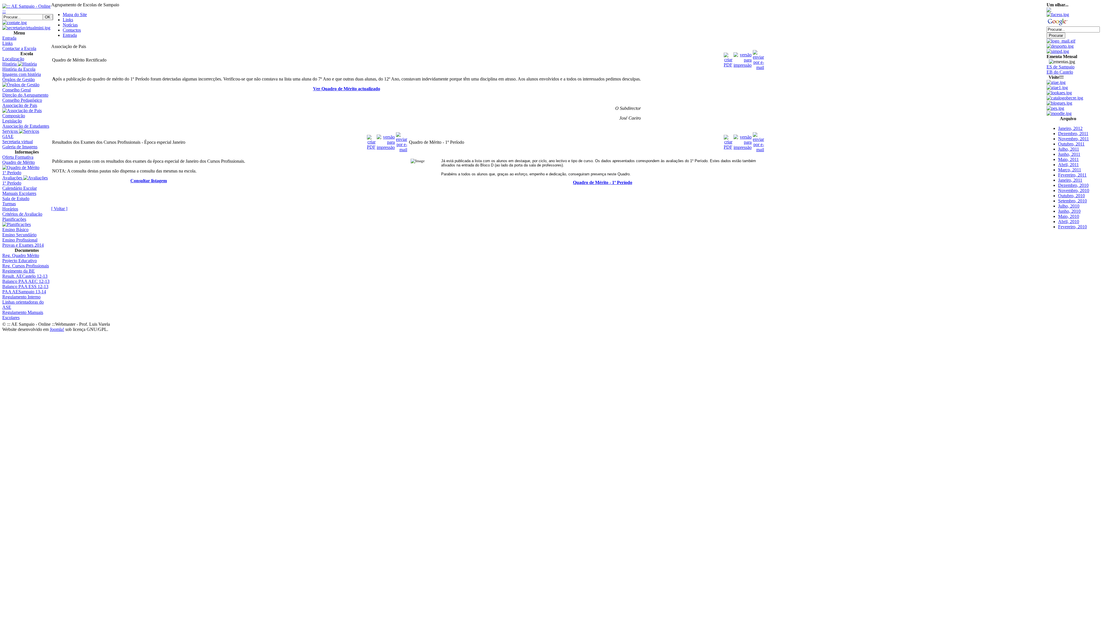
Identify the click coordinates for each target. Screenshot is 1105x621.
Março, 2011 (1069, 169)
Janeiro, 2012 (1070, 128)
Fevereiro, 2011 (1072, 174)
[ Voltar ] (59, 208)
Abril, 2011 (1068, 164)
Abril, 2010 (1068, 221)
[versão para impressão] (743, 58)
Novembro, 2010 (1073, 190)
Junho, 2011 (1069, 154)
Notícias (70, 24)
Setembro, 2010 (1072, 200)
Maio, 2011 (1068, 159)
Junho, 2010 (1069, 211)
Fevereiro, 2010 (1072, 226)
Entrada (70, 35)
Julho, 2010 (1068, 206)
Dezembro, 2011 (1073, 133)
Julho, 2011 (1068, 149)
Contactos (72, 30)
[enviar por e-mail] (758, 58)
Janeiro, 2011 (1070, 180)
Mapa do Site (75, 14)
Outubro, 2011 (1071, 143)
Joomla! (57, 329)
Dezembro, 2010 (1073, 185)
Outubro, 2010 (1071, 195)
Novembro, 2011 (1073, 138)
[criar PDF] (728, 58)
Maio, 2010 (1068, 216)
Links (68, 19)
